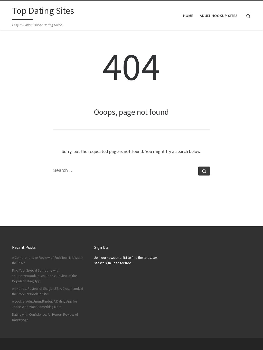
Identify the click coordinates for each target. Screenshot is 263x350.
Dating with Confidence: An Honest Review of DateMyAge (45, 317)
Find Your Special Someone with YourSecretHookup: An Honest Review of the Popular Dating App (44, 275)
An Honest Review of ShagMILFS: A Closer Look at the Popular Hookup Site (47, 291)
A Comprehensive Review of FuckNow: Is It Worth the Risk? (47, 260)
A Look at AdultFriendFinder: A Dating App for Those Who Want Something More (44, 304)
